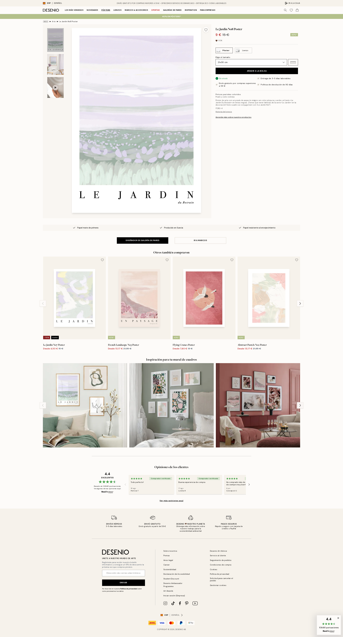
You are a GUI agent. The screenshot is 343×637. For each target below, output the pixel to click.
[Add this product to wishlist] (206, 29)
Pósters (105, 10)
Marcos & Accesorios (136, 10)
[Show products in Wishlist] (291, 10)
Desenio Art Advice (218, 551)
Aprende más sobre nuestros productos (233, 117)
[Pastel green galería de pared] (85, 405)
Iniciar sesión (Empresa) (174, 596)
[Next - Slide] (300, 303)
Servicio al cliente (218, 555)
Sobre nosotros (170, 551)
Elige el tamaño (223, 57)
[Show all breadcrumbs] (46, 21)
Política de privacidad (128, 589)
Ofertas (155, 10)
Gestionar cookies (218, 585)
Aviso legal (168, 560)
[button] (293, 62)
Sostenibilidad (169, 569)
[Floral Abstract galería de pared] (258, 405)
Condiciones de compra (220, 565)
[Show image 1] (55, 40)
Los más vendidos (74, 10)
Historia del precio (224, 112)
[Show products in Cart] (297, 10)
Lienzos (117, 10)
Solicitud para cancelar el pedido (221, 579)
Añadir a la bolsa (257, 71)
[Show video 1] (55, 87)
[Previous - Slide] (43, 303)
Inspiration (191, 10)
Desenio (179, 629)
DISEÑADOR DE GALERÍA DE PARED (142, 240)
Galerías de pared (172, 10)
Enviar (123, 582)
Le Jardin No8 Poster (68, 21)
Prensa (166, 555)
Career (166, 565)
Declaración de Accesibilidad (176, 574)
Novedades (92, 10)
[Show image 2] (55, 64)
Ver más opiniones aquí (171, 500)
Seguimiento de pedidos (221, 560)
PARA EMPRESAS (207, 10)
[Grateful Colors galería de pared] (171, 405)
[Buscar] (285, 10)
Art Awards (168, 591)
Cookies (213, 569)
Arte (54, 21)
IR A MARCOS (200, 240)
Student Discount (171, 579)
